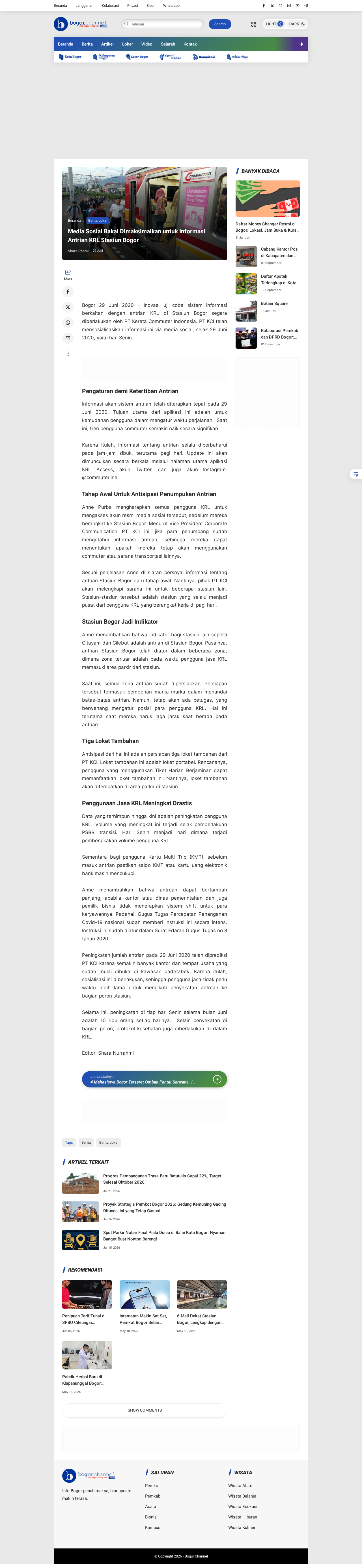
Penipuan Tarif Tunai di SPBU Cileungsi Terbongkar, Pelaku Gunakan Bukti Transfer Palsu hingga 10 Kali (84, 1319)
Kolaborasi (110, 5)
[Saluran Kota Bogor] (73, 56)
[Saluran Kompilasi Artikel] (207, 56)
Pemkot (152, 1485)
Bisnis (151, 1517)
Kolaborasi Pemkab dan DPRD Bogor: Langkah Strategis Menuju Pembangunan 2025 (280, 334)
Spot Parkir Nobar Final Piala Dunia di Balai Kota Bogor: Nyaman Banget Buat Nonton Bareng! (164, 1236)
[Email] (68, 338)
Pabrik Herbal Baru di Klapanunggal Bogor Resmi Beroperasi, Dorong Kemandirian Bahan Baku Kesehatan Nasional (87, 1380)
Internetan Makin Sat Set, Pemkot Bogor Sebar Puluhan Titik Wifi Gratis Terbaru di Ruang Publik (143, 1319)
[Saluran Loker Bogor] (140, 56)
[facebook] (264, 5)
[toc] (356, 474)
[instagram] (289, 5)
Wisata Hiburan (242, 1517)
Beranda (60, 5)
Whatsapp (171, 5)
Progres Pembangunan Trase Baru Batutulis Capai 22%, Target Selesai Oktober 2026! (162, 1179)
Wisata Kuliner (241, 1527)
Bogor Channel (196, 1556)
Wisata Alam (240, 1485)
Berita (87, 44)
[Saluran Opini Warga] (173, 56)
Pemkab (152, 1496)
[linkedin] (227, 776)
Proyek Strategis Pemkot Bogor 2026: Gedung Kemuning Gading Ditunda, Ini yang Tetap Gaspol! (164, 1207)
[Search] (254, 24)
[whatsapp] (281, 5)
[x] (272, 5)
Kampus (152, 1527)
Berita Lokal (97, 220)
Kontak (190, 44)
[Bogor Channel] (80, 23)
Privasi (132, 5)
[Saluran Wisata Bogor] (240, 56)
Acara (150, 1506)
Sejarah (168, 44)
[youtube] (298, 5)
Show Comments (145, 1410)
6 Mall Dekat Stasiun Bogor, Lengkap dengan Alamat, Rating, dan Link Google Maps (200, 1319)
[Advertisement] (181, 110)
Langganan (84, 5)
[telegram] (306, 5)
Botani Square (274, 303)
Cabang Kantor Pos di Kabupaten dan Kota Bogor (279, 253)
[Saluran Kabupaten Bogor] (106, 56)
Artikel (107, 44)
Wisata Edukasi (242, 1506)
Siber (150, 5)
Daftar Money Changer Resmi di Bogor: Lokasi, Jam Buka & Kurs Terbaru (266, 227)
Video (146, 44)
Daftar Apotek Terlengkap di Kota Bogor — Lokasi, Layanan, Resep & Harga (278, 280)
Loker (127, 44)
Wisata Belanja (242, 1496)
